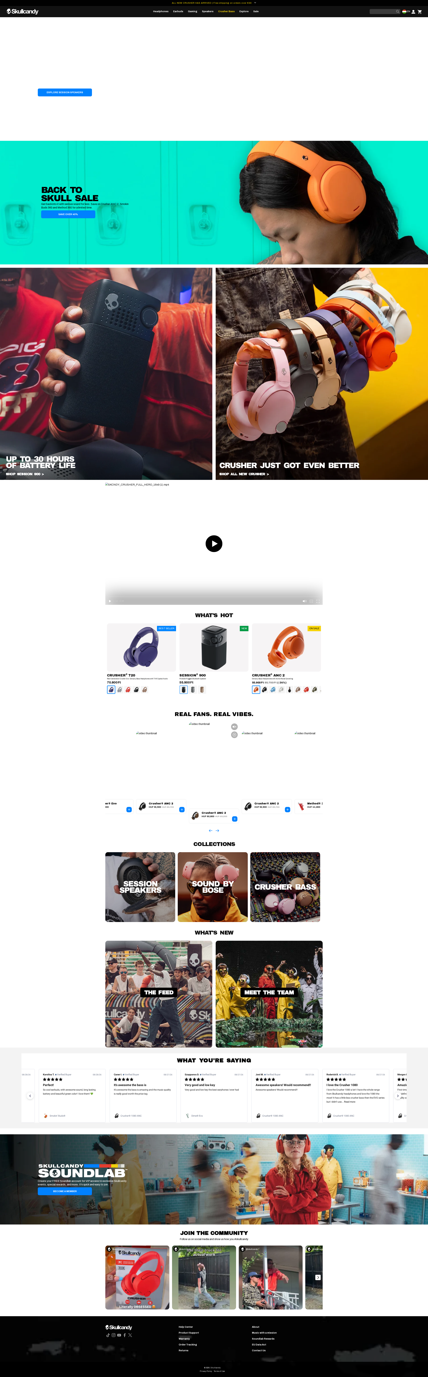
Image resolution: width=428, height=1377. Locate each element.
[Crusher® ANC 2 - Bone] (281, 689)
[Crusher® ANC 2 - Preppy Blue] (273, 689)
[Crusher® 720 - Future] (111, 689)
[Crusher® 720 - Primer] (144, 689)
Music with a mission (264, 1333)
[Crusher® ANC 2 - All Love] (289, 689)
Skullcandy (216, 1368)
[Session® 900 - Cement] (193, 689)
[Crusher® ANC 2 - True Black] (264, 689)
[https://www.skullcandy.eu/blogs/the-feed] (158, 1046)
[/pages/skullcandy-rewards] (214, 1179)
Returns (183, 1350)
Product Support (189, 1333)
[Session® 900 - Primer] (202, 689)
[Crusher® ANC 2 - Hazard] (256, 689)
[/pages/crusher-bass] (322, 479)
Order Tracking (188, 1344)
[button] (161, 11)
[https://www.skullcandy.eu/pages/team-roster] (269, 1046)
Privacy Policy (206, 1371)
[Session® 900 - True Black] (183, 689)
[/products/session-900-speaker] (106, 479)
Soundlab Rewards (263, 1339)
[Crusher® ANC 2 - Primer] (298, 689)
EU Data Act (259, 1344)
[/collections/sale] (214, 202)
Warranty (184, 1339)
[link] (72, 1115)
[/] (24, 11)
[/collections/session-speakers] (214, 79)
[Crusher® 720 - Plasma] (128, 689)
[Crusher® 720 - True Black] (136, 689)
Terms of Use (219, 1371)
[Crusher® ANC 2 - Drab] (314, 689)
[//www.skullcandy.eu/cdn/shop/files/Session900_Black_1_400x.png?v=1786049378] (213, 647)
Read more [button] (207, 1101)
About (255, 1327)
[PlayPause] (4, 136)
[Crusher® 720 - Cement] (119, 689)
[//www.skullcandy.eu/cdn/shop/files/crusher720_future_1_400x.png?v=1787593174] (141, 647)
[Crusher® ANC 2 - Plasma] (306, 689)
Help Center (186, 1327)
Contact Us (259, 1350)
